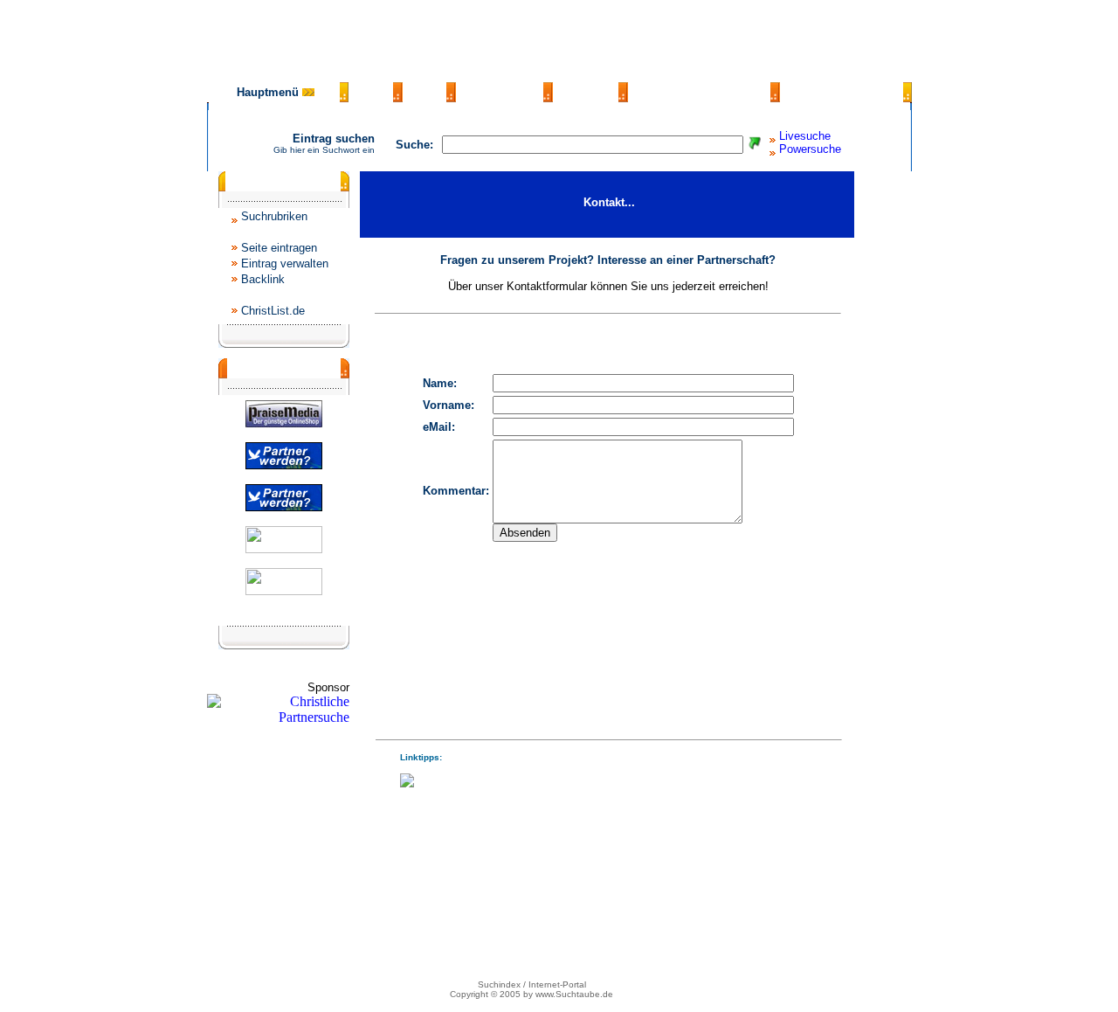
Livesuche (805, 135)
